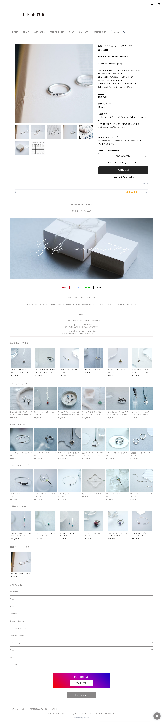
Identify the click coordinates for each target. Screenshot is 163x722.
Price (12, 650)
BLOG (71, 32)
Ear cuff (13, 614)
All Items (13, 665)
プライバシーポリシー (19, 709)
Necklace (14, 592)
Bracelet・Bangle (17, 621)
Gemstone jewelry (18, 636)
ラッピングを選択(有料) (108, 150)
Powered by (79, 718)
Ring (12, 606)
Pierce (13, 599)
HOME (15, 32)
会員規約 (54, 709)
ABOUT (26, 32)
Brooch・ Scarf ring (18, 628)
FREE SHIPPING (57, 32)
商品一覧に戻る (81, 695)
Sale (12, 657)
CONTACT (84, 32)
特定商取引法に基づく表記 (39, 709)
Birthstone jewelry (18, 643)
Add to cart (123, 170)
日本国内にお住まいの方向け (123, 177)
